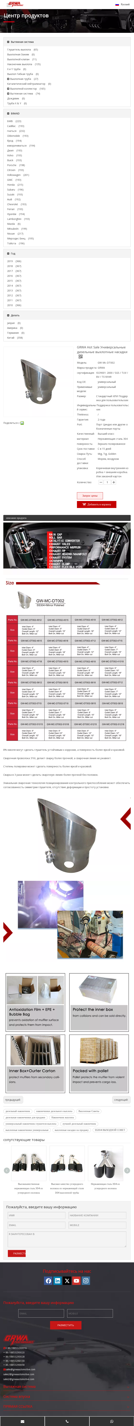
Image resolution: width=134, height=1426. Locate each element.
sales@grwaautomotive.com (20, 1369)
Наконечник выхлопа (62, 1117)
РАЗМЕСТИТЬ (19, 1253)
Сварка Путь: (84, 453)
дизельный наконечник (18, 1111)
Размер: (81, 396)
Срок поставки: (86, 448)
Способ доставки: (82, 461)
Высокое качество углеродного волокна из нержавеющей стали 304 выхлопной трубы (67, 1188)
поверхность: (85, 443)
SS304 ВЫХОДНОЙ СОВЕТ (110, 1130)
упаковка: (82, 468)
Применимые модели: (84, 389)
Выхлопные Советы (89, 1111)
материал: (83, 438)
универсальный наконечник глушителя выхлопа (31, 1123)
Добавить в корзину (99, 504)
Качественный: (86, 433)
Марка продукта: (87, 367)
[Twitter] (67, 1281)
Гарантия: (83, 419)
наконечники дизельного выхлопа (54, 1111)
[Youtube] (76, 1281)
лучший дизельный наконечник (79, 1123)
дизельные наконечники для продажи (25, 1117)
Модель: (82, 362)
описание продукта (16, 518)
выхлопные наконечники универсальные (27, 1130)
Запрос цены (90, 495)
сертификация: (85, 372)
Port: (79, 424)
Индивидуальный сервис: (86, 407)
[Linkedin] (57, 1281)
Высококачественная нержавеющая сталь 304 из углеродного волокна (28, 1188)
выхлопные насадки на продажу (72, 1130)
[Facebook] (48, 1281)
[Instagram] (86, 1281)
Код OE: (81, 381)
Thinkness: (83, 414)
